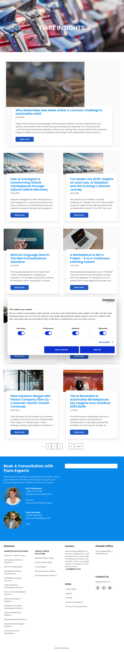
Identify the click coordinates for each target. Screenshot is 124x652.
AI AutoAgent (40, 567)
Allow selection (61, 350)
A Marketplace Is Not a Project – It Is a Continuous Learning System (90, 258)
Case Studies (71, 589)
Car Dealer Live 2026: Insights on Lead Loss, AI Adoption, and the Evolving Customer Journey (91, 184)
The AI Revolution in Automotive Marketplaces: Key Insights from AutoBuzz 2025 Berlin (90, 401)
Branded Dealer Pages (44, 558)
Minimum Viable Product (15, 555)
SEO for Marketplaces (13, 567)
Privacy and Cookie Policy (76, 606)
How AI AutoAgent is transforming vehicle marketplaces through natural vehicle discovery (29, 184)
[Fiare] (5, 2)
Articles (69, 598)
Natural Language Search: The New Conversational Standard (30, 258)
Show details (104, 342)
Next (79, 446)
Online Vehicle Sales (43, 562)
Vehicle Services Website (45, 571)
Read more (25, 139)
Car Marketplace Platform (46, 575)
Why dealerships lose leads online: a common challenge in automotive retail (59, 112)
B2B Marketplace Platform (15, 619)
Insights (69, 593)
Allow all (97, 350)
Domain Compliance (74, 602)
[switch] (48, 333)
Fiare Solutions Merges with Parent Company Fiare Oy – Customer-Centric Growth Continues (31, 401)
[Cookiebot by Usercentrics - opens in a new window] (104, 300)
